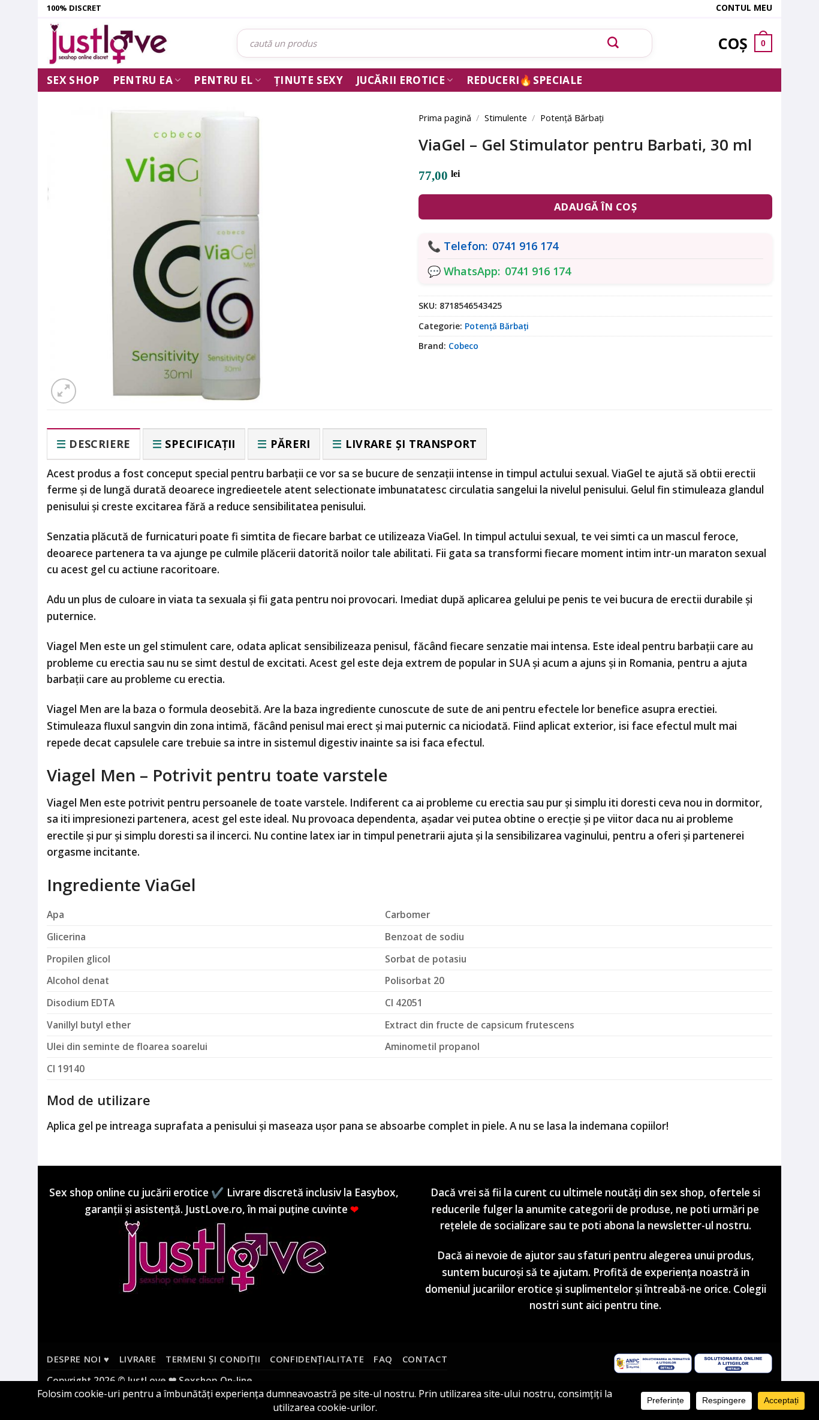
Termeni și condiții (213, 1359)
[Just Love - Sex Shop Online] (133, 43)
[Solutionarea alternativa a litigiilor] (653, 1361)
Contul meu (744, 7)
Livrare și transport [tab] (411, 444)
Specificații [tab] (200, 444)
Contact (425, 1359)
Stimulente (505, 118)
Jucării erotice (400, 80)
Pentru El (223, 80)
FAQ (383, 1359)
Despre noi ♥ (78, 1359)
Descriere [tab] (99, 444)
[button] (63, 391)
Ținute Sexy (308, 80)
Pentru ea (143, 80)
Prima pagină (444, 118)
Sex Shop (73, 80)
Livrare (137, 1359)
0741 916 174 (525, 246)
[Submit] (613, 43)
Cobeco (463, 345)
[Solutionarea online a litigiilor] (733, 1361)
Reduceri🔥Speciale (524, 80)
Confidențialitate (317, 1359)
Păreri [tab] (290, 444)
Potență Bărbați (572, 118)
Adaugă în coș (595, 206)
